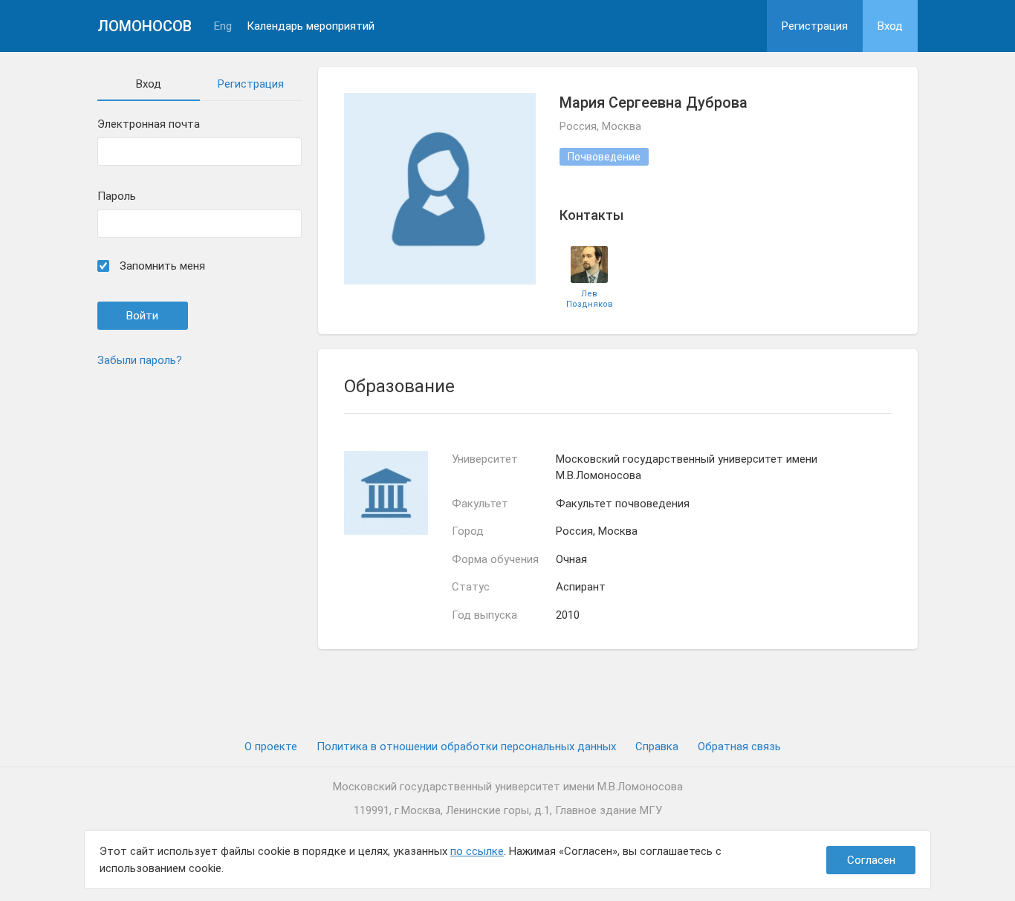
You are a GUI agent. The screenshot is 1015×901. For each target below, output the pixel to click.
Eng (223, 26)
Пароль (116, 196)
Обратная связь (739, 746)
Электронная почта (148, 124)
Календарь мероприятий (310, 26)
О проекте (270, 746)
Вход (890, 26)
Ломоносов (144, 26)
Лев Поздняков (589, 298)
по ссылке (477, 851)
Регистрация (815, 26)
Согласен (871, 860)
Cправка (656, 746)
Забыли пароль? (139, 360)
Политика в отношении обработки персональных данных (466, 746)
